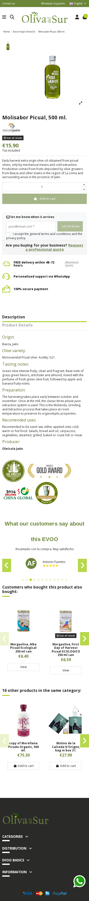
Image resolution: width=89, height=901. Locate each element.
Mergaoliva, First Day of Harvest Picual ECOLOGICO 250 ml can (66, 649)
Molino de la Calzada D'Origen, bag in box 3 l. (66, 746)
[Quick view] (23, 638)
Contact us (8, 3)
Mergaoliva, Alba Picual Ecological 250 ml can (23, 647)
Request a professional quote (54, 247)
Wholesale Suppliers (53, 3)
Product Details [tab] (17, 325)
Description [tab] (13, 317)
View (23, 667)
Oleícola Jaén (12, 449)
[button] (23, 580)
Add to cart (26, 766)
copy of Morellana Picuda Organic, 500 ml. (23, 746)
